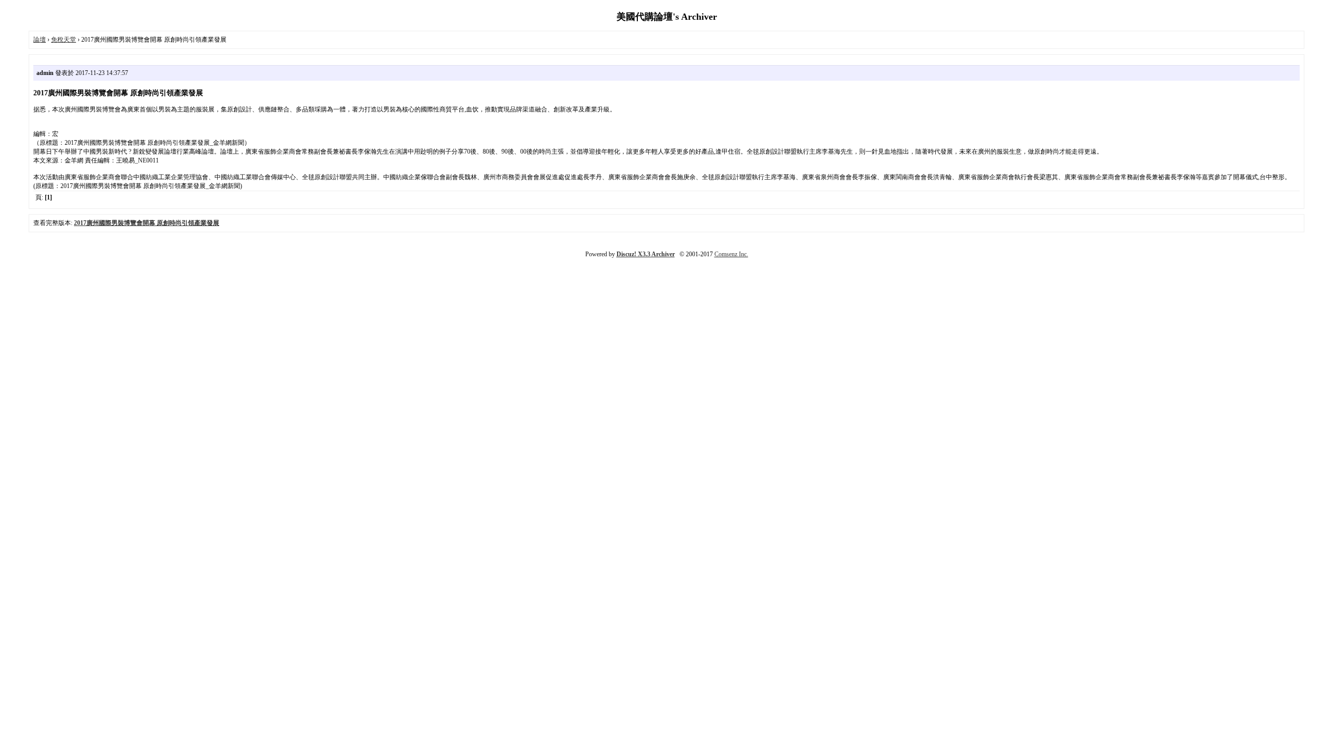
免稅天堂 (63, 39)
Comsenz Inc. (731, 254)
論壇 (39, 39)
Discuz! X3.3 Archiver (646, 254)
